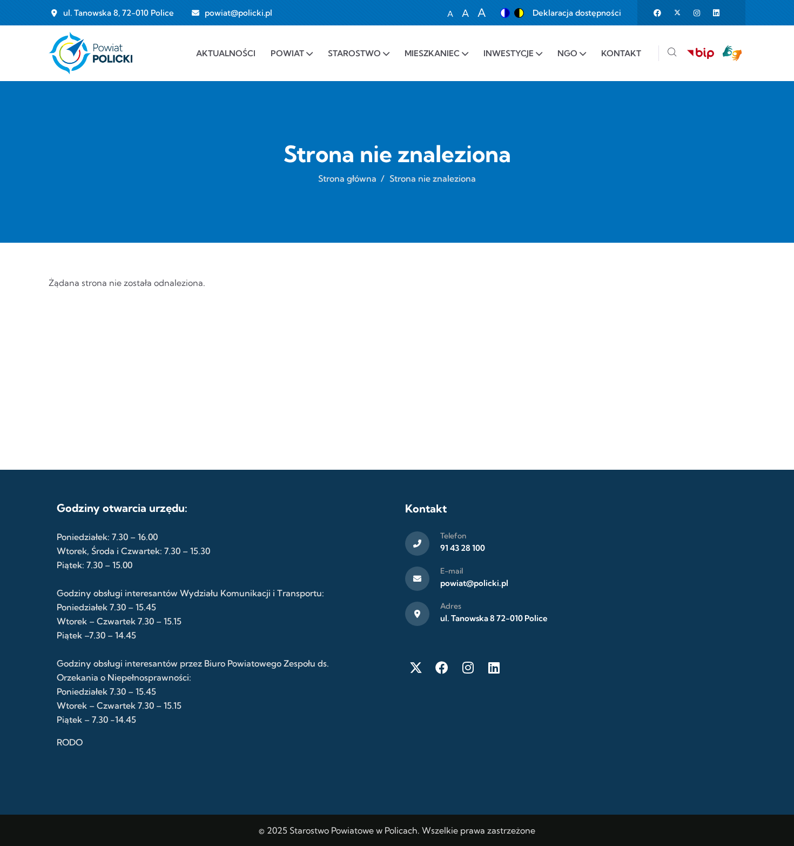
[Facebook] (442, 667)
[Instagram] (468, 667)
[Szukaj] (672, 53)
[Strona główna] (90, 53)
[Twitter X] (416, 667)
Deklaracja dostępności (577, 13)
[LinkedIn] (493, 667)
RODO (70, 742)
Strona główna (347, 178)
